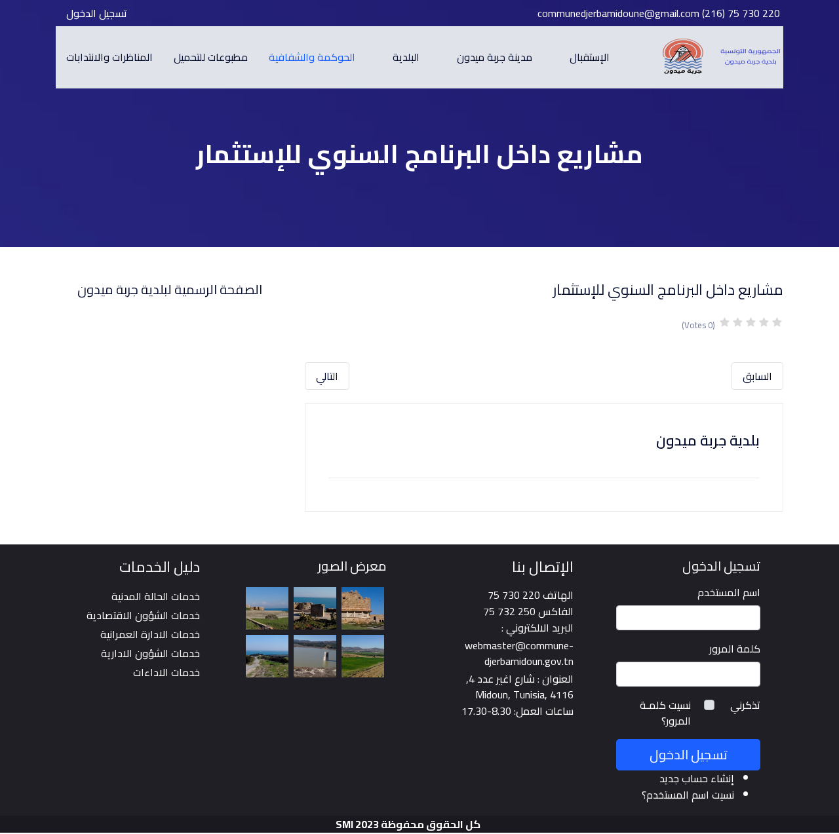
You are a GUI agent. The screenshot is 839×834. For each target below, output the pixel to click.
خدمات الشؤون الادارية (150, 653)
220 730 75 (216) (741, 13)
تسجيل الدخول (96, 13)
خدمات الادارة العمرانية (150, 634)
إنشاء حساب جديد (696, 778)
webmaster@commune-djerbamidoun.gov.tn (519, 653)
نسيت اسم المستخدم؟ (688, 795)
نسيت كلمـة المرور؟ (665, 713)
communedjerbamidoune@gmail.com (618, 13)
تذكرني (745, 705)
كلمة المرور (734, 648)
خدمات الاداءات (166, 672)
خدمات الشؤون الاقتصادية (143, 615)
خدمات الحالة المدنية (155, 596)
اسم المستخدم (728, 592)
